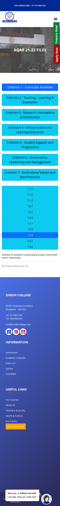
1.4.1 (30, 241)
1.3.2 (30, 229)
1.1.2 (30, 194)
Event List (11, 363)
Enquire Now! (56, 34)
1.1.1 (30, 188)
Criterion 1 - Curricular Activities (30, 87)
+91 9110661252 (14, 315)
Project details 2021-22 (16, 266)
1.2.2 (30, 212)
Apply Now (57, 54)
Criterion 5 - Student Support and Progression (30, 144)
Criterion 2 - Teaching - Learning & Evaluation (30, 99)
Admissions (12, 352)
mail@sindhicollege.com (18, 324)
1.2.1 (30, 206)
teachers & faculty (15, 410)
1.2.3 (30, 217)
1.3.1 (30, 223)
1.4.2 (30, 246)
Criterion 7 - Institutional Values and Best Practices (30, 174)
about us (10, 405)
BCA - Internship (15, 426)
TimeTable (11, 373)
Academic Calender (16, 357)
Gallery (9, 368)
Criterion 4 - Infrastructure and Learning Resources (30, 129)
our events (11, 421)
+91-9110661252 (38, 5)
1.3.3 (30, 235)
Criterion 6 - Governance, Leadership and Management (30, 159)
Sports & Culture (14, 415)
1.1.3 (30, 200)
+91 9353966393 (14, 318)
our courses (12, 399)
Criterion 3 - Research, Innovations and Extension (30, 114)
